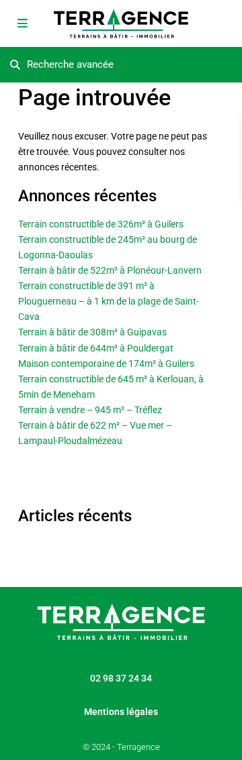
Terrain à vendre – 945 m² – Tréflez (90, 409)
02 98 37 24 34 (121, 678)
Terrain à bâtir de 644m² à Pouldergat (95, 348)
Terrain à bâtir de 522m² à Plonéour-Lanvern (110, 270)
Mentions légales (121, 711)
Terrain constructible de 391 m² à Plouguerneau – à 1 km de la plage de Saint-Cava (108, 301)
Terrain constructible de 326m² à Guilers (101, 224)
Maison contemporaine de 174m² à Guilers (106, 363)
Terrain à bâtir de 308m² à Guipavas (92, 332)
